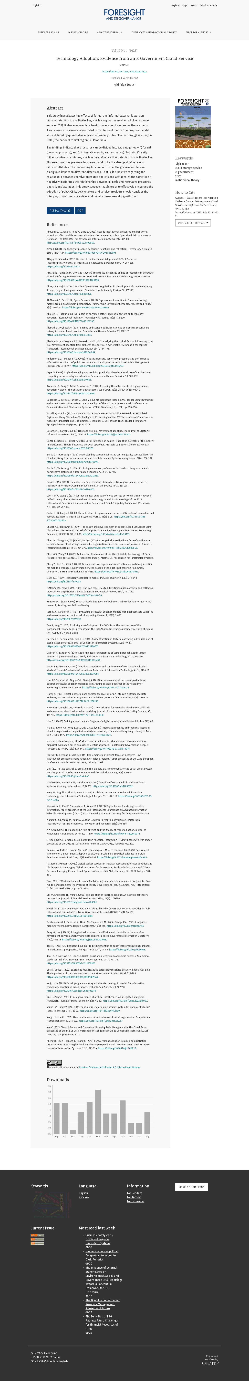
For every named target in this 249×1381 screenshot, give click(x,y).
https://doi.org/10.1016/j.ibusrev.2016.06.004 (71, 352)
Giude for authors (197, 32)
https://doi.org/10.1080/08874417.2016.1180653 (72, 646)
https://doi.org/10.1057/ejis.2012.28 (117, 1048)
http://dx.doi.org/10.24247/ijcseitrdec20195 (106, 534)
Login (185, 5)
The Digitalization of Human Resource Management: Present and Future (103, 1304)
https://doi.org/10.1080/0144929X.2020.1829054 (73, 673)
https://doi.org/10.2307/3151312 (64, 619)
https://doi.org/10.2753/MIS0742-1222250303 (71, 963)
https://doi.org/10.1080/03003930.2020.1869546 (73, 977)
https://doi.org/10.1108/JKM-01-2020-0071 (117, 833)
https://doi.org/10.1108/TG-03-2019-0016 (107, 748)
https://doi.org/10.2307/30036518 (127, 949)
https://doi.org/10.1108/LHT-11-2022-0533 (88, 735)
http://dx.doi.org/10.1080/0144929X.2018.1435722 (73, 660)
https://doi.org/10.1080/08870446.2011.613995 (90, 252)
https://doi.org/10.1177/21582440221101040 (71, 393)
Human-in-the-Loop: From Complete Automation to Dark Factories (102, 1255)
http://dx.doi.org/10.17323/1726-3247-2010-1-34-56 (74, 595)
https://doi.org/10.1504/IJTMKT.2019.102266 (70, 321)
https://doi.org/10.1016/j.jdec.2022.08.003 (125, 1000)
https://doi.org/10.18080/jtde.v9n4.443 (68, 776)
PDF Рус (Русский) (60, 210)
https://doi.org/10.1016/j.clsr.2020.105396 (69, 294)
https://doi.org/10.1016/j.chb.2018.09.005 (69, 379)
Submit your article (208, 5)
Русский (84, 1197)
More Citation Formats (192, 222)
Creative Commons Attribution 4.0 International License (109, 1067)
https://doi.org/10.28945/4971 (63, 266)
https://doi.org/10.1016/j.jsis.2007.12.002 (108, 434)
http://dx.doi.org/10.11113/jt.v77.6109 (100, 1010)
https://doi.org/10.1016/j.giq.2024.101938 (84, 939)
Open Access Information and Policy (154, 32)
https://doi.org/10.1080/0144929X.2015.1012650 (72, 475)
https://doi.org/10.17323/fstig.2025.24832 (124, 71)
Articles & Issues (48, 32)
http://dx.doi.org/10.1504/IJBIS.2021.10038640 (112, 548)
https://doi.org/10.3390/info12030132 (113, 786)
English (38, 5)
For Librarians (135, 1201)
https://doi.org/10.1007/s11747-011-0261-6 (105, 687)
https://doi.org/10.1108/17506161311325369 (85, 307)
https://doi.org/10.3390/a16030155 (125, 926)
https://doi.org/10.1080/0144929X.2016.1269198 (73, 280)
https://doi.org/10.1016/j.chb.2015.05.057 (101, 1020)
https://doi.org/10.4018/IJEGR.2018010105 (70, 916)
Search (194, 5)
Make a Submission (192, 1187)
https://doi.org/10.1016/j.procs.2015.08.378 (70, 448)
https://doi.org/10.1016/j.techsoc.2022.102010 (71, 990)
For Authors (134, 1197)
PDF (80, 210)
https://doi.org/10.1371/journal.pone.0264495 (122, 857)
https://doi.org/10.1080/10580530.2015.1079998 (72, 462)
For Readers (134, 1193)
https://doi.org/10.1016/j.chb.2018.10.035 (116, 571)
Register (175, 5)
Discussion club (78, 32)
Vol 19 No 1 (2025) (124, 50)
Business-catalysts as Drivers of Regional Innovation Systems (99, 1239)
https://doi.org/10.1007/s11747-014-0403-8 (79, 715)
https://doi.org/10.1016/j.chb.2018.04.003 (69, 335)
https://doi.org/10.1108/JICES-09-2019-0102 (70, 489)
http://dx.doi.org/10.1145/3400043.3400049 (70, 242)
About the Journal (108, 32)
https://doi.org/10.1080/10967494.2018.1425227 (97, 366)
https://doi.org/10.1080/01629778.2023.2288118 (72, 701)
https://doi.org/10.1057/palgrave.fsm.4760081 (72, 902)
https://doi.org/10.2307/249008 (64, 581)
